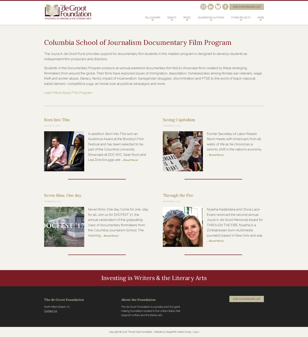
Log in (196, 332)
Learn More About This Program (68, 93)
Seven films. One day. (63, 195)
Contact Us (50, 311)
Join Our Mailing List (247, 6)
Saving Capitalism (179, 119)
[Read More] (130, 160)
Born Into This (57, 119)
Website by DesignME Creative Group (172, 332)
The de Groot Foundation (68, 12)
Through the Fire (178, 195)
